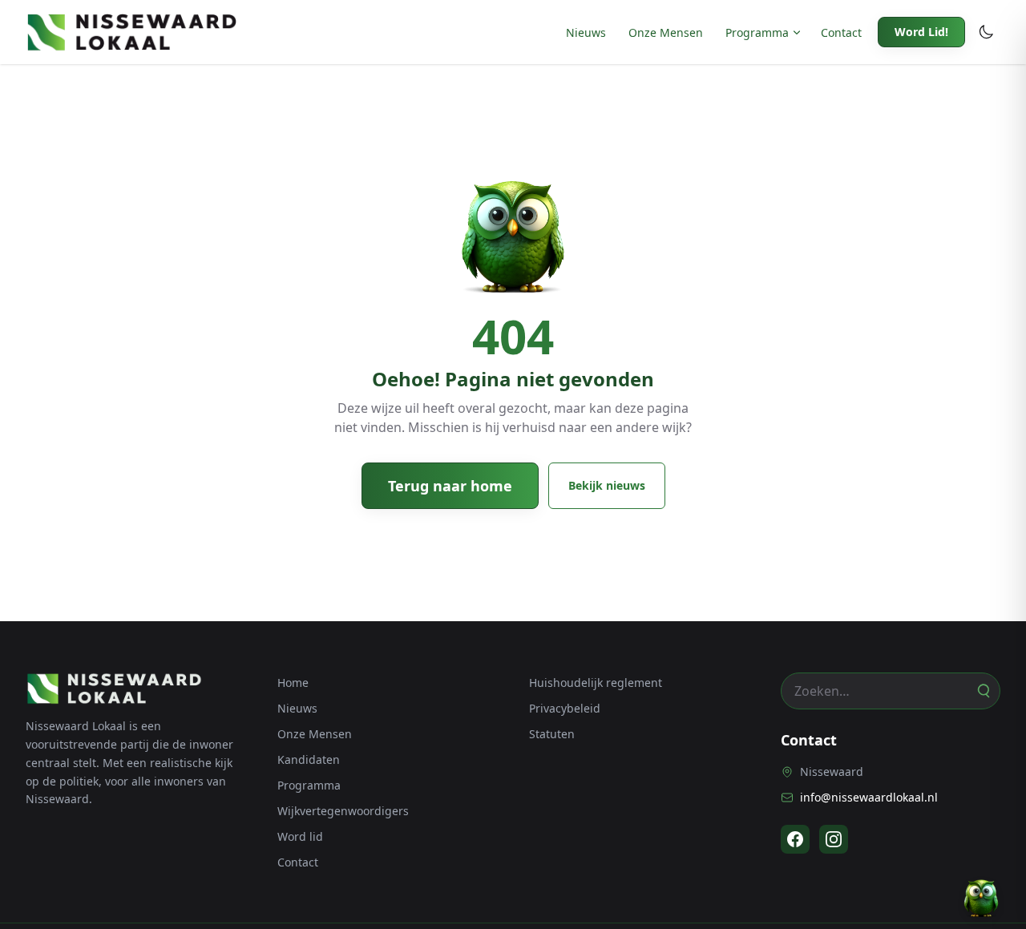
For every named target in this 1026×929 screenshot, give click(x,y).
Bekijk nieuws (606, 485)
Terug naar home (450, 485)
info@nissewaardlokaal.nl (869, 797)
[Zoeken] (982, 691)
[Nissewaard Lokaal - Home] (131, 32)
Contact (841, 32)
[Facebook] (795, 839)
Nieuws (586, 32)
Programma (757, 32)
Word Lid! (921, 31)
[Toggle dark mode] (985, 32)
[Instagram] (833, 839)
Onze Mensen (665, 32)
